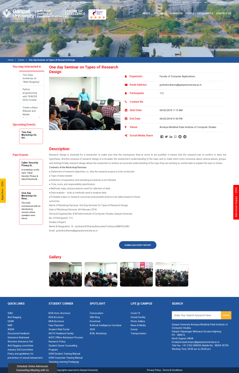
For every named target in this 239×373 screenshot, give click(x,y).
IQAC (10, 313)
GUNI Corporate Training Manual (66, 357)
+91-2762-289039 (191, 345)
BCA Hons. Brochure (59, 313)
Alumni (186, 3)
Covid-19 (135, 313)
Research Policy (57, 341)
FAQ (205, 3)
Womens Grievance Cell (20, 341)
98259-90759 (221, 345)
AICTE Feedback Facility (61, 333)
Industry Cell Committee (20, 349)
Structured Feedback (19, 333)
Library (213, 3)
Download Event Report (138, 245)
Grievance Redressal (18, 337)
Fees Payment (56, 325)
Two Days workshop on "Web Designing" (31, 78)
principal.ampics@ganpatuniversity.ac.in (198, 342)
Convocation (96, 313)
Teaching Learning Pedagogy (64, 362)
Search (177, 3)
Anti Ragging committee (20, 345)
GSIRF (11, 321)
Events (21, 60)
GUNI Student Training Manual (64, 353)
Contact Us (222, 3)
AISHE (11, 329)
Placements (197, 3)
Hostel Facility (138, 317)
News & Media (138, 325)
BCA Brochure (56, 317)
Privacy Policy (154, 370)
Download (95, 321)
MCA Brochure (56, 321)
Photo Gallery (138, 321)
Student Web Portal (59, 329)
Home (10, 60)
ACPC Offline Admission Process (66, 337)
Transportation (138, 333)
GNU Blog (95, 317)
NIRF (10, 325)
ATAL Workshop (98, 333)
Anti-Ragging (14, 317)
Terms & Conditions (172, 370)
